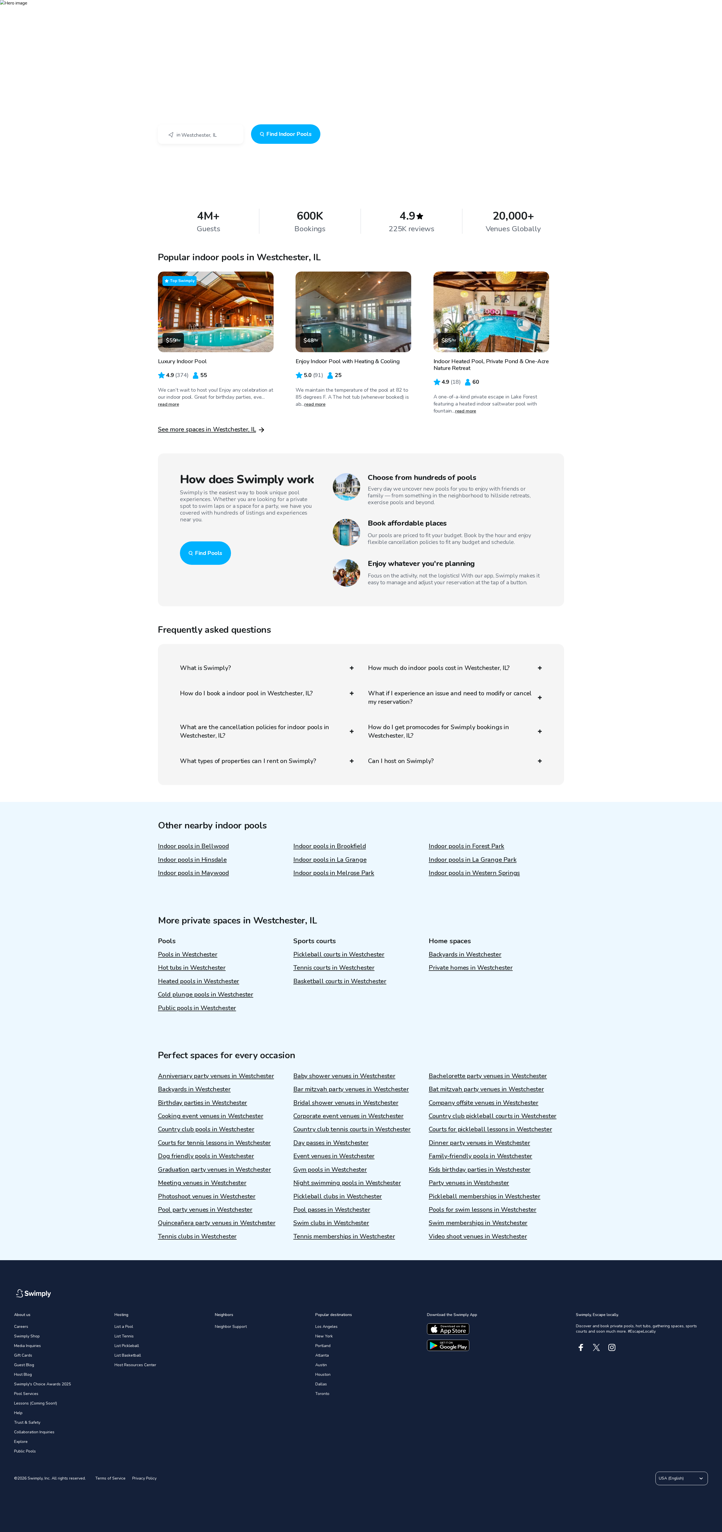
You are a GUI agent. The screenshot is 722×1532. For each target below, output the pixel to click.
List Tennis (124, 1336)
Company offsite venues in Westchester (483, 1103)
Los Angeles (326, 1326)
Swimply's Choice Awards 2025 (42, 1384)
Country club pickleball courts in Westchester (492, 1116)
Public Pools (25, 1451)
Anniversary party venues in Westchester (216, 1076)
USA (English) (671, 1478)
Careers (21, 1326)
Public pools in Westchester (197, 1008)
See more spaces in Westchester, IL (207, 429)
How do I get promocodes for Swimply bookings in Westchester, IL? (438, 731)
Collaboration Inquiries (34, 1432)
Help (18, 1413)
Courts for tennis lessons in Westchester (214, 1143)
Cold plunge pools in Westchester (205, 994)
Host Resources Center (135, 1365)
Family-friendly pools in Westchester (480, 1156)
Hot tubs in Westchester (192, 968)
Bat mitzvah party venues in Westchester (486, 1089)
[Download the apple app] (448, 1329)
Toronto (322, 1393)
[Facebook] (581, 1347)
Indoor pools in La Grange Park (472, 860)
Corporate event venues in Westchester (348, 1116)
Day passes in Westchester (331, 1143)
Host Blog (23, 1374)
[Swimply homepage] (361, 8)
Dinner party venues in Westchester (479, 1143)
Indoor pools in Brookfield (329, 846)
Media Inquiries (27, 1345)
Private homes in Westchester (471, 968)
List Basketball (128, 1355)
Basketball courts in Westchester (339, 981)
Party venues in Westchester (469, 1183)
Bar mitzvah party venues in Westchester (351, 1089)
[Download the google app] (448, 1345)
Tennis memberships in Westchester (344, 1236)
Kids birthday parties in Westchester (480, 1169)
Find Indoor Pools (288, 134)
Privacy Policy (144, 1478)
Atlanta (322, 1355)
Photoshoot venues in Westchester (207, 1196)
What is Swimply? (205, 668)
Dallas (321, 1384)
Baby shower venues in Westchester (344, 1076)
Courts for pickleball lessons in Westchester (490, 1129)
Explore (21, 1441)
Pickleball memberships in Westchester (484, 1196)
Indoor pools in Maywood (193, 873)
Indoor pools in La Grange (330, 860)
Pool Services (26, 1393)
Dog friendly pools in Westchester (206, 1156)
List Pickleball (127, 1345)
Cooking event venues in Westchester (210, 1116)
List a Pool (124, 1326)
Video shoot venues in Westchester (478, 1236)
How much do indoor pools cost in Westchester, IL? (439, 668)
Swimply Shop (27, 1336)
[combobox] (200, 134)
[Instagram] (612, 1347)
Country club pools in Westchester (206, 1129)
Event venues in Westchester (334, 1156)
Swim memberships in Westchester (478, 1223)
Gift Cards (23, 1355)
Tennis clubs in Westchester (197, 1236)
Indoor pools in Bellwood (193, 846)
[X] (596, 1347)
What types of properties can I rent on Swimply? (248, 761)
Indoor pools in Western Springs (474, 873)
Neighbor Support (231, 1326)
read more (168, 404)
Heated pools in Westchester (198, 981)
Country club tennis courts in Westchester (352, 1129)
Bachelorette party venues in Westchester (488, 1076)
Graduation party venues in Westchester (214, 1169)
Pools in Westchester (187, 954)
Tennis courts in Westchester (334, 968)
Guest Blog (24, 1365)
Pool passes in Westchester (331, 1209)
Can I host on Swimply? (401, 761)
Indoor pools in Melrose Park (333, 873)
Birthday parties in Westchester (202, 1103)
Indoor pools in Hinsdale (192, 860)
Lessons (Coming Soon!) (35, 1403)
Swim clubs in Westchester (331, 1223)
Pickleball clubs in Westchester (337, 1196)
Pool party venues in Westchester (205, 1209)
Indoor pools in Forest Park (466, 846)
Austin (321, 1365)
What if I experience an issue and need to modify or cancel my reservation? (450, 697)
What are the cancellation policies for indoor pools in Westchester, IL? (254, 731)
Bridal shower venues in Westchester (345, 1103)
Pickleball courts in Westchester (338, 954)
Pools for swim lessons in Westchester (482, 1209)
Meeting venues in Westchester (202, 1183)
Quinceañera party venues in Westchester (216, 1223)
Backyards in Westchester (465, 954)
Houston (323, 1374)
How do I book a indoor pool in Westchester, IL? (246, 693)
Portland (323, 1345)
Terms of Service (110, 1478)
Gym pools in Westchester (330, 1169)
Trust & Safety (27, 1422)
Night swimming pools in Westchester (347, 1183)
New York (324, 1336)
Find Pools (208, 553)
